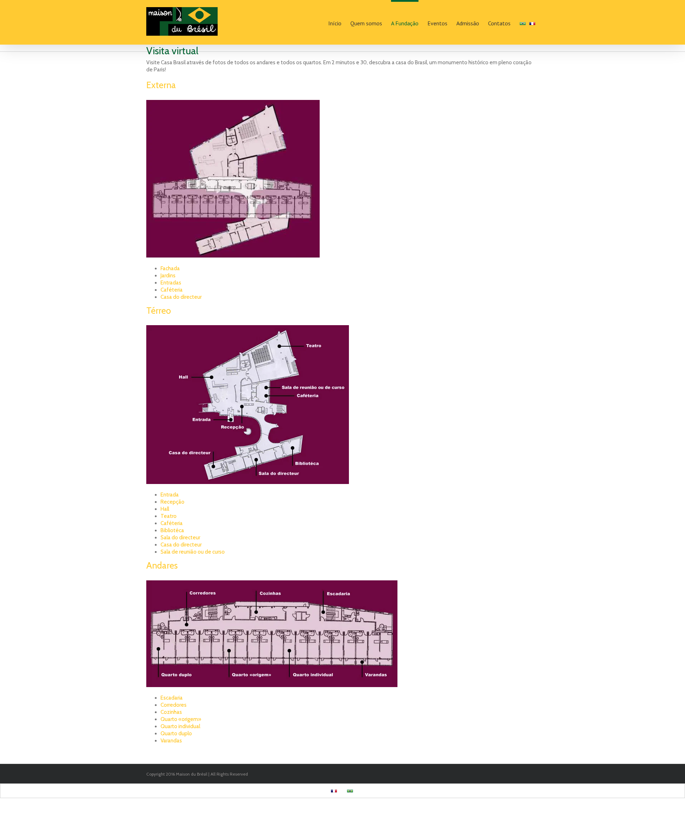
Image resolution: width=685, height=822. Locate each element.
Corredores (174, 705)
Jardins (168, 275)
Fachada (170, 268)
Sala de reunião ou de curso (193, 552)
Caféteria (172, 290)
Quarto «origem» (181, 719)
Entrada (170, 494)
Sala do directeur (180, 537)
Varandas (171, 740)
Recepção (172, 502)
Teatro (169, 516)
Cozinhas (171, 712)
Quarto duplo (176, 733)
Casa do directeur (181, 297)
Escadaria (172, 698)
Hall (165, 509)
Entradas (171, 282)
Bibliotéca (172, 530)
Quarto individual (180, 726)
